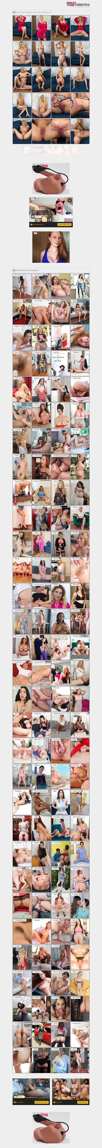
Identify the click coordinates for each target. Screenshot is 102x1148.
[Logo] (78, 4)
